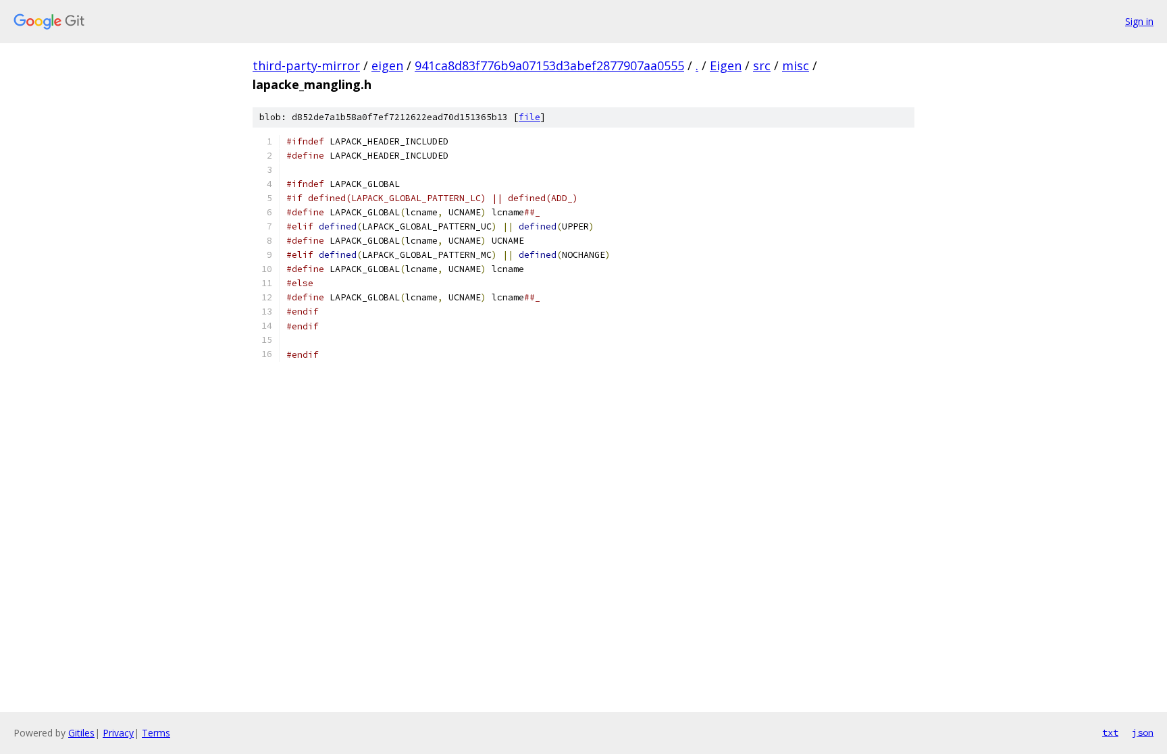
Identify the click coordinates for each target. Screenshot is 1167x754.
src (762, 65)
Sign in (1139, 21)
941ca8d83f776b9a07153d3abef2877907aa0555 (549, 65)
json (1142, 732)
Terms (156, 732)
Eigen (726, 65)
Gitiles (81, 732)
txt (1110, 732)
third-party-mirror (306, 65)
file (529, 117)
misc (795, 65)
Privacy (118, 732)
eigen (387, 65)
